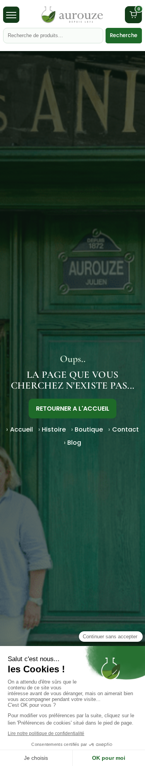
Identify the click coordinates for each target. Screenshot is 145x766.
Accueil (21, 429)
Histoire (54, 429)
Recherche (123, 35)
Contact (125, 429)
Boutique (89, 429)
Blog (74, 442)
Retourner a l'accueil (72, 408)
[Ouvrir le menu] (11, 15)
